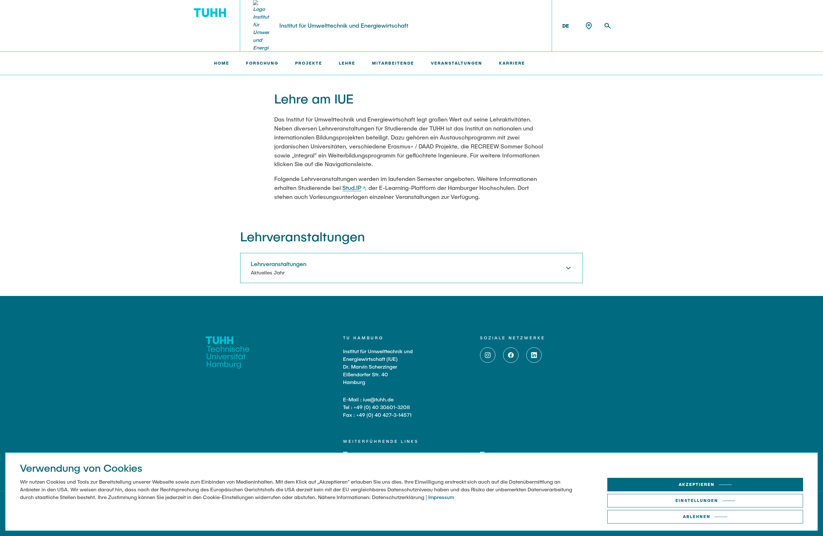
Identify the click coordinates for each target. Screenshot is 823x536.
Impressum (441, 497)
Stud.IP (351, 187)
